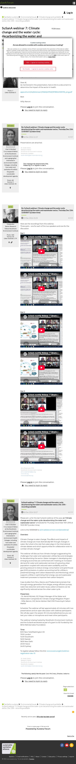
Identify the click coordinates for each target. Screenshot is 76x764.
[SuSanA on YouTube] (67, 745)
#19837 (70, 137)
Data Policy (51, 57)
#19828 (70, 218)
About (37, 756)
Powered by (31, 729)
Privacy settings (62, 756)
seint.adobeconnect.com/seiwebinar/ (54, 530)
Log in (29, 107)
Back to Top (70, 736)
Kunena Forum (43, 729)
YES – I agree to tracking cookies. (38, 62)
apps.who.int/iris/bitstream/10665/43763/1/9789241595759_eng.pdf (46, 92)
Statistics (12, 756)
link (55, 55)
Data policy (52, 756)
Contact (43, 756)
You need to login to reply (36, 110)
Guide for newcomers (9, 7)
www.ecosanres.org (27, 475)
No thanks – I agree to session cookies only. (38, 69)
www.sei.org (25, 473)
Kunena (31, 759)
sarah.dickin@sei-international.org (31, 155)
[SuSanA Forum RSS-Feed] (72, 745)
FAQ (32, 756)
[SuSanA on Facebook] (62, 745)
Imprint (71, 756)
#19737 (70, 512)
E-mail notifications (23, 756)
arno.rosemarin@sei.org (28, 472)
